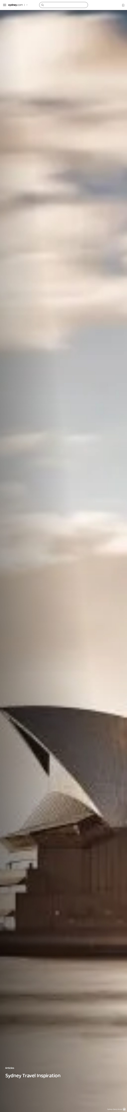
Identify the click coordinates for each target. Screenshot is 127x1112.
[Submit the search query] (42, 5)
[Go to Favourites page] (123, 5)
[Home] (15, 5)
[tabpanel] (63, 556)
